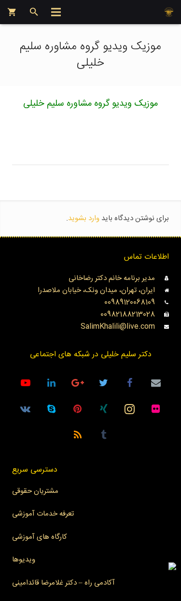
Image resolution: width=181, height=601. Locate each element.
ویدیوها (23, 560)
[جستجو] (34, 12)
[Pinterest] (78, 409)
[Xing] (104, 409)
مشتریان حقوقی (35, 491)
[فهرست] (56, 12)
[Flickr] (156, 409)
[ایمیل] (156, 383)
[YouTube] (26, 383)
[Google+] (78, 383)
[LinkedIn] (52, 383)
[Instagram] (130, 409)
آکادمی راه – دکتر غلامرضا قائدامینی (63, 583)
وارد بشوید (83, 218)
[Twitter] (104, 383)
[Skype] (52, 409)
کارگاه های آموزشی (39, 537)
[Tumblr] (104, 435)
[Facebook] (130, 383)
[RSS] (78, 435)
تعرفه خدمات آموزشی (43, 514)
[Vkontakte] (26, 409)
